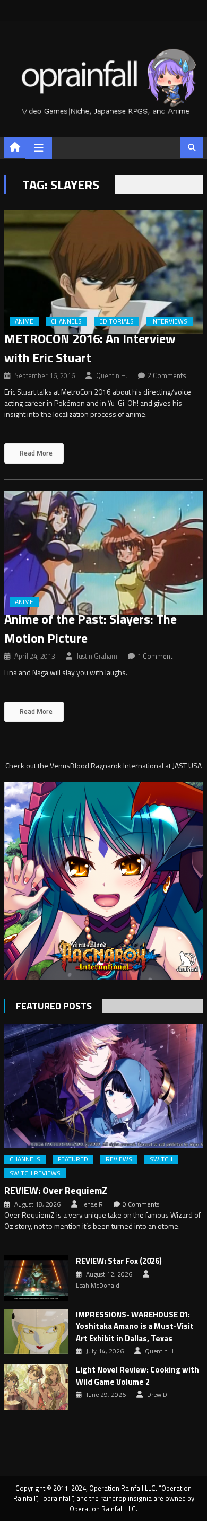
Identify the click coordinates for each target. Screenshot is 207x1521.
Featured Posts (54, 1006)
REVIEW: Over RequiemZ (55, 1190)
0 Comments (141, 1204)
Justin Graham (96, 656)
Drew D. (158, 1395)
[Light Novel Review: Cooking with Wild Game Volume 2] (36, 1387)
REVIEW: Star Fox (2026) (119, 1261)
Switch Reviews (35, 1173)
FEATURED (73, 1159)
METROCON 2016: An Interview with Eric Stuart (90, 348)
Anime (24, 321)
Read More (35, 453)
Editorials (116, 321)
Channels (66, 321)
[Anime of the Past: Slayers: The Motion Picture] (103, 553)
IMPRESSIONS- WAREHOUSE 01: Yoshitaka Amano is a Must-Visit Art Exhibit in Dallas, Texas (135, 1326)
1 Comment (154, 656)
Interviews (169, 321)
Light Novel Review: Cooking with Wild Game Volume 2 (137, 1376)
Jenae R (92, 1204)
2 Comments (167, 375)
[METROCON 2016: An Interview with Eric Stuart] (103, 272)
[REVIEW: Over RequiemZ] (103, 1086)
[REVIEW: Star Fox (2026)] (36, 1278)
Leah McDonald (97, 1285)
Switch (161, 1159)
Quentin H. (111, 375)
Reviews (119, 1159)
